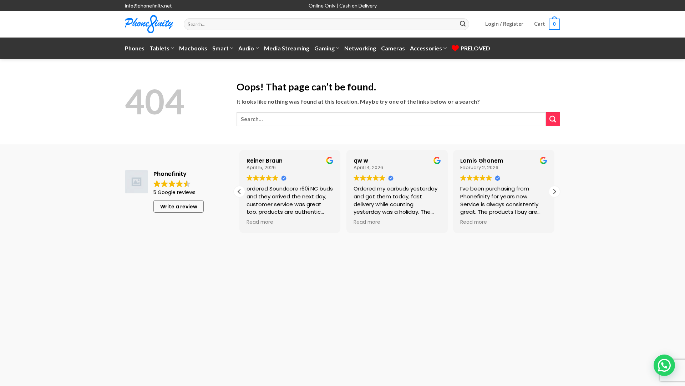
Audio (246, 48)
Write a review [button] (178, 206)
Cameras (393, 48)
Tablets (159, 48)
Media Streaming (286, 48)
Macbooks (193, 48)
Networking (360, 48)
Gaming (324, 48)
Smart (220, 48)
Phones (134, 48)
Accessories (426, 48)
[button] (504, 24)
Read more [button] (260, 222)
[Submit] (463, 24)
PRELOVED (475, 48)
